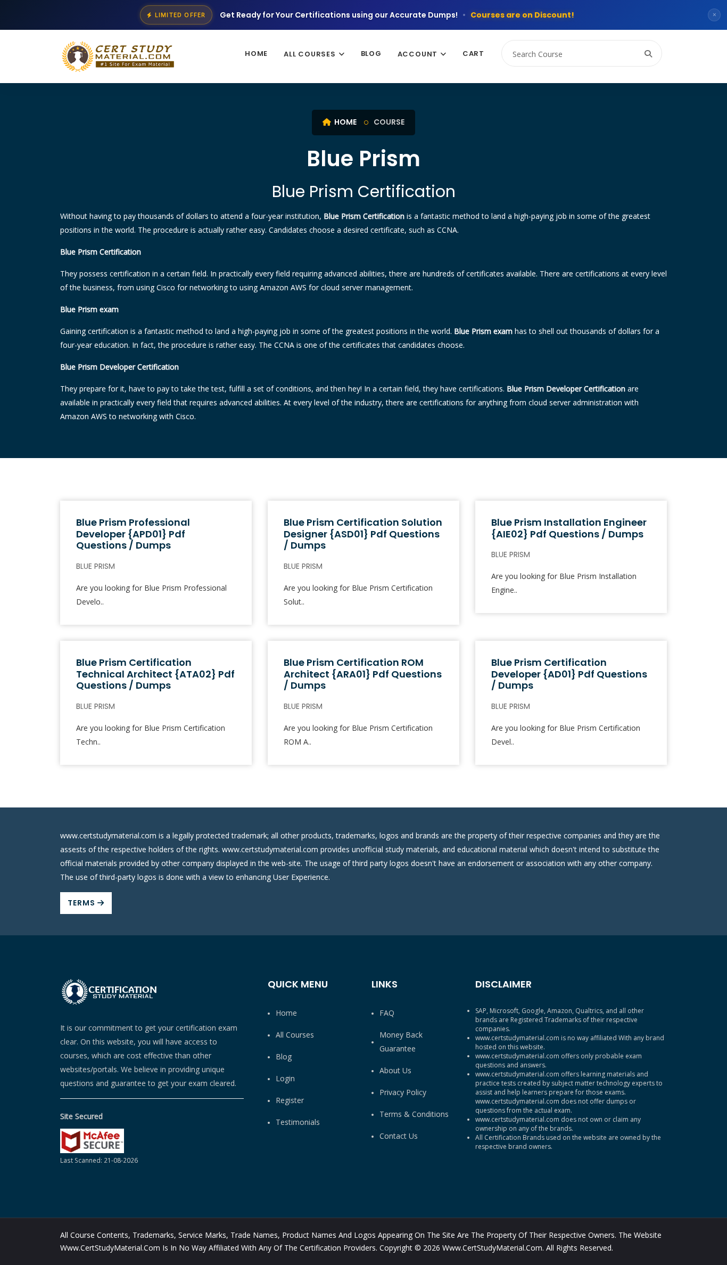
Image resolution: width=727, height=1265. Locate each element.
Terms (82, 902)
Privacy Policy (402, 1092)
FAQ (386, 1013)
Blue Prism (95, 566)
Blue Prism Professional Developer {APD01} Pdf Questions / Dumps (133, 534)
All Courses (310, 54)
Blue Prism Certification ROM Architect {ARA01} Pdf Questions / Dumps (363, 674)
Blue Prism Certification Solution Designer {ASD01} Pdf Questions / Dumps (363, 534)
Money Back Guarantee (401, 1042)
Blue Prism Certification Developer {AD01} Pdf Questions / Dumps (569, 674)
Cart (473, 53)
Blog (371, 53)
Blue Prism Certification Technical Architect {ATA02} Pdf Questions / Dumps (155, 674)
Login (285, 1078)
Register (290, 1100)
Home (256, 53)
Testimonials (298, 1122)
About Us (395, 1070)
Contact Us (398, 1136)
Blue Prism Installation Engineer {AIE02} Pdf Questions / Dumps (569, 528)
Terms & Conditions (414, 1114)
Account (417, 54)
